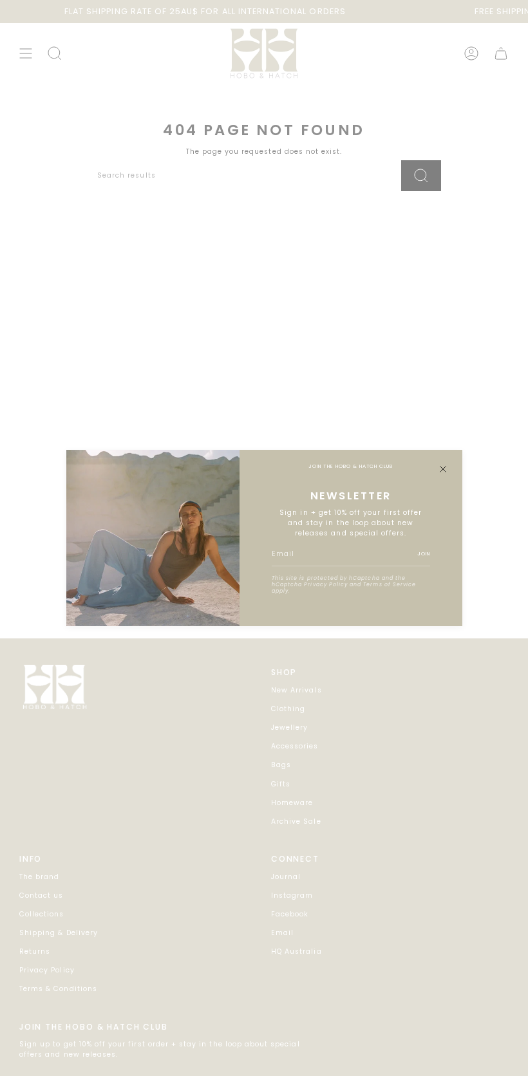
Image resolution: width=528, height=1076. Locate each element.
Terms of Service (389, 584)
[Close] (443, 469)
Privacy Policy (326, 584)
